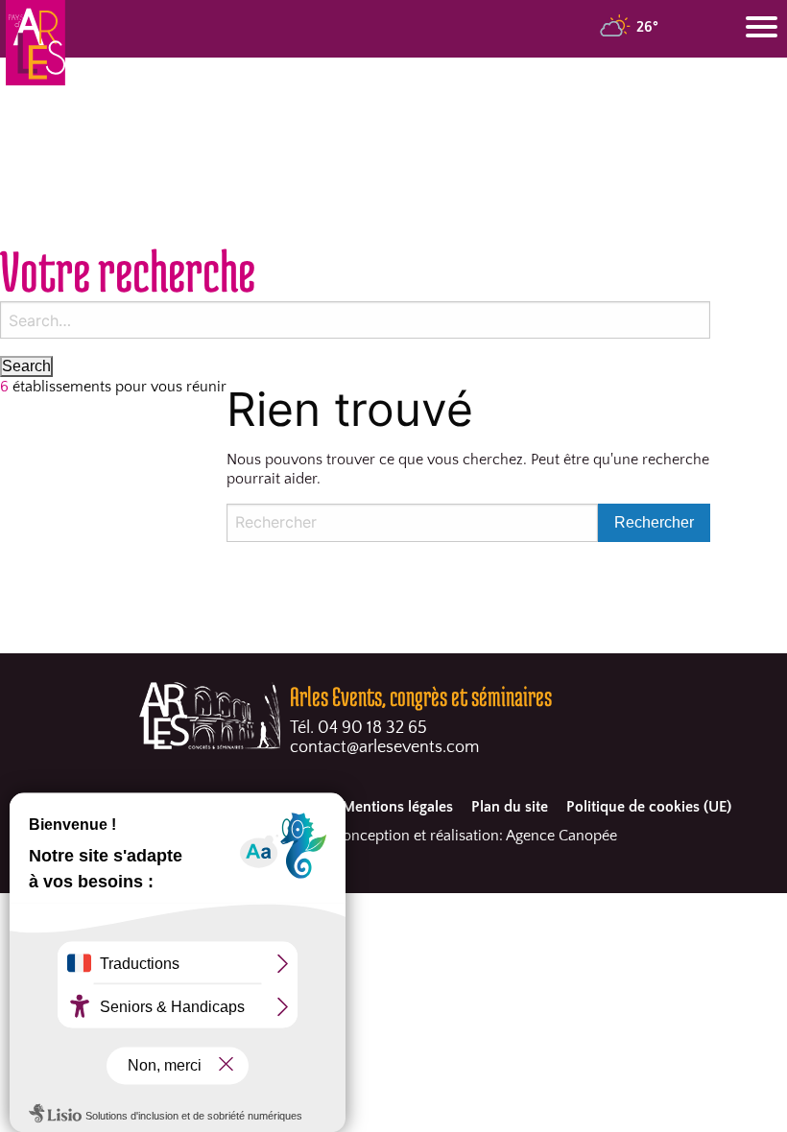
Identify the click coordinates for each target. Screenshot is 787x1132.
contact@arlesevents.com (384, 747)
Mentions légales (397, 806)
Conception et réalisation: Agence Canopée (475, 835)
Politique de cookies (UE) (648, 806)
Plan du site (509, 806)
